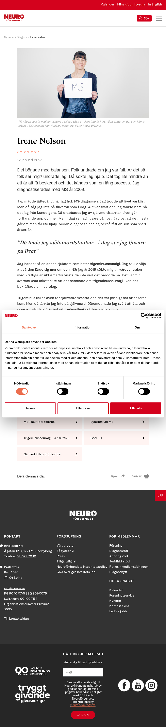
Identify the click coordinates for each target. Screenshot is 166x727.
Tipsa (114, 476)
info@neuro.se (14, 588)
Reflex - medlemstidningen (129, 567)
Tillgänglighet (67, 561)
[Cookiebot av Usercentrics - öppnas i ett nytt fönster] (143, 316)
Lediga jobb (118, 611)
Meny (159, 18)
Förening (115, 545)
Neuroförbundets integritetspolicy (82, 567)
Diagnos (22, 37)
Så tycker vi (65, 551)
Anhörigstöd (118, 556)
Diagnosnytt (118, 572)
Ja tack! (83, 714)
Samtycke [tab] (29, 327)
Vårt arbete (65, 545)
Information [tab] (83, 327)
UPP (160, 495)
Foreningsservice (121, 595)
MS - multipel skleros (39, 422)
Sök (147, 18)
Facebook (124, 685)
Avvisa (30, 408)
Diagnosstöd (118, 551)
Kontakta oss (119, 606)
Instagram (151, 685)
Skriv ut (137, 476)
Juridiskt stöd (119, 561)
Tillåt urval (83, 408)
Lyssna (140, 4)
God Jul (96, 438)
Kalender (107, 4)
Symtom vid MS (101, 422)
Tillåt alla (136, 408)
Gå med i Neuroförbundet (43, 454)
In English (155, 4)
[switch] (62, 391)
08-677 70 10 (26, 556)
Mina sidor (125, 4)
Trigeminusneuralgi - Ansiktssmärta (49, 438)
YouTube (138, 685)
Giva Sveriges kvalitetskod (76, 572)
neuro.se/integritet (83, 705)
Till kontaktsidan (16, 618)
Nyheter (9, 37)
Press (61, 556)
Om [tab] (137, 327)
